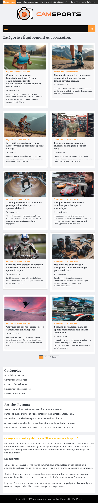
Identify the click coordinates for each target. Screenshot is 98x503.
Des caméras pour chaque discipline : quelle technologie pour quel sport (71, 267)
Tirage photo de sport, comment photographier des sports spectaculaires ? (24, 205)
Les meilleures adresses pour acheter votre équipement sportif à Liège (25, 146)
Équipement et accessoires (18, 72)
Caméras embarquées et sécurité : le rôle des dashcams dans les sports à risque (24, 267)
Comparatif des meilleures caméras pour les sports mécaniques (69, 205)
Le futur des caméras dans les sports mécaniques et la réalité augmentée (71, 330)
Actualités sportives (14, 375)
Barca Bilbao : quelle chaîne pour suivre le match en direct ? (33, 418)
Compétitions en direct (15, 379)
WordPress (76, 499)
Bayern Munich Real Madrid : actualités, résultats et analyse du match (38, 427)
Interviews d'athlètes (14, 393)
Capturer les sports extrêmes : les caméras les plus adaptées (25, 328)
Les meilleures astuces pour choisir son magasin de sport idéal (70, 146)
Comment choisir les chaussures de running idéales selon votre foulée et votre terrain (72, 78)
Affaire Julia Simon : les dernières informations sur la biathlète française (39, 423)
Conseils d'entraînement (16, 384)
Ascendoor (55, 499)
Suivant (53, 357)
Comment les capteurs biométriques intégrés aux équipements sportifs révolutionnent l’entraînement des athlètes (23, 81)
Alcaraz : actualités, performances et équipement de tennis (33, 409)
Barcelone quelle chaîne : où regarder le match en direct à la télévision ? (34, 2)
